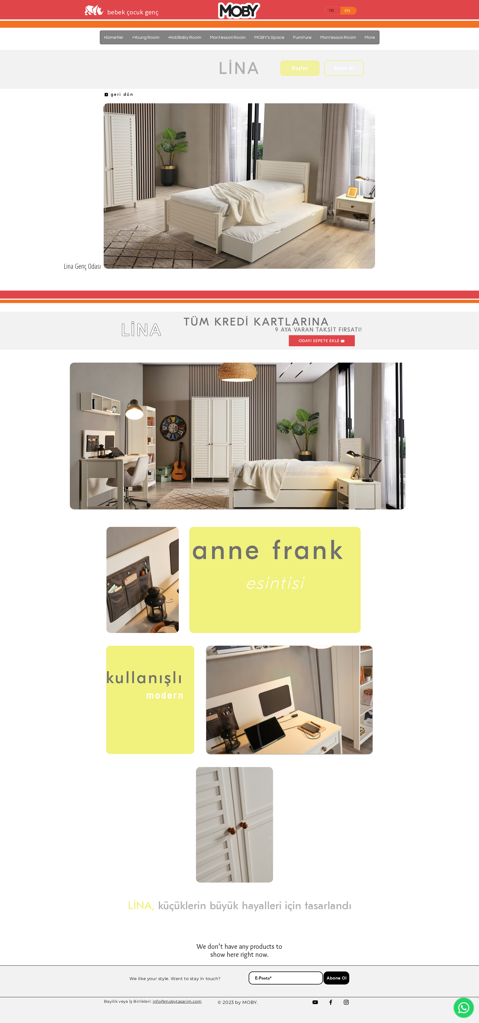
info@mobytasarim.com (177, 1001)
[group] (242, 284)
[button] (302, 37)
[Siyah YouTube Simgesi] (315, 1002)
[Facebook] (330, 1002)
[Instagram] (346, 1002)
